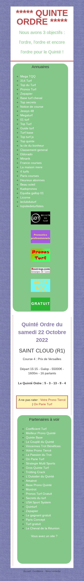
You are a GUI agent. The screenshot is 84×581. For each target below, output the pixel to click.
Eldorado (26, 154)
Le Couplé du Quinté (40, 441)
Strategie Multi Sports (40, 463)
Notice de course (31, 106)
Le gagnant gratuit (38, 515)
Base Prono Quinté (39, 485)
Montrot (31, 489)
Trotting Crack (35, 472)
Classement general (34, 150)
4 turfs (24, 171)
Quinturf (31, 506)
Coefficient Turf (36, 429)
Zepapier (26, 93)
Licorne (25, 197)
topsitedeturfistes (32, 206)
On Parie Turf (43, 404)
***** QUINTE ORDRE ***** (42, 17)
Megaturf (26, 115)
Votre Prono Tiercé (53, 400)
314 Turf (26, 80)
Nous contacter (53, 571)
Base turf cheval (31, 98)
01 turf (24, 119)
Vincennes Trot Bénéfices (43, 446)
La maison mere (31, 167)
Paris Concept (35, 519)
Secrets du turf (36, 498)
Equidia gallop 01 (32, 193)
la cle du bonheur (32, 145)
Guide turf (27, 128)
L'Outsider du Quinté (40, 476)
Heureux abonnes (32, 180)
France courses (31, 163)
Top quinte (27, 141)
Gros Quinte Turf (37, 467)
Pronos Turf (28, 89)
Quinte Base (34, 437)
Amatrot (31, 480)
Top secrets (28, 102)
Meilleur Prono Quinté (41, 433)
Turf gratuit (33, 524)
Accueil (27, 571)
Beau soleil (27, 184)
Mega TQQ (28, 76)
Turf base (26, 132)
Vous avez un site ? (44, 536)
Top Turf (25, 124)
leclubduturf (28, 201)
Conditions (38, 571)
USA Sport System (38, 502)
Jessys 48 (27, 111)
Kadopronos (28, 188)
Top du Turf (28, 85)
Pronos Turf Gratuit (39, 493)
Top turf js (27, 137)
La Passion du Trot (38, 454)
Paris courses (29, 176)
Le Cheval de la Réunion (42, 528)
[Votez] (40, 217)
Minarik (25, 158)
